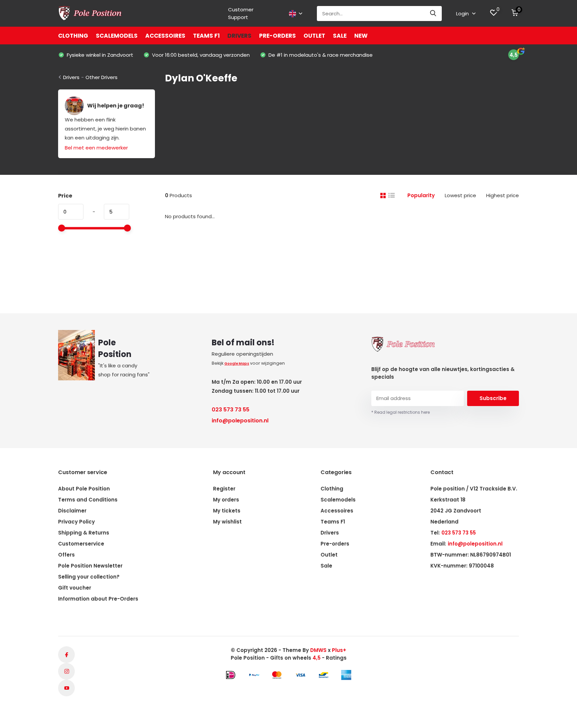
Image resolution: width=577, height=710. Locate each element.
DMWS (318, 650)
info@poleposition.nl (240, 420)
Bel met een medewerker (96, 147)
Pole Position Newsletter (90, 565)
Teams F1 (206, 36)
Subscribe (493, 398)
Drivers (239, 36)
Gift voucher (74, 587)
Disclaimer (72, 510)
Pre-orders (277, 36)
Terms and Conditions (88, 499)
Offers (66, 554)
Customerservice (81, 543)
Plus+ (339, 650)
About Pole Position (84, 488)
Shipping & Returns (83, 532)
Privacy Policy (76, 521)
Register (224, 488)
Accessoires (165, 36)
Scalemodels (117, 36)
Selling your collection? (89, 576)
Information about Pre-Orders (98, 598)
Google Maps (236, 363)
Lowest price (460, 195)
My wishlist (227, 521)
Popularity (421, 195)
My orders (226, 499)
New (361, 36)
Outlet (314, 36)
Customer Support (240, 13)
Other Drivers (101, 77)
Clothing (73, 36)
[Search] (433, 13)
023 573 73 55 (230, 409)
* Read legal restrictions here (400, 412)
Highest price (502, 195)
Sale (340, 36)
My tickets (226, 510)
